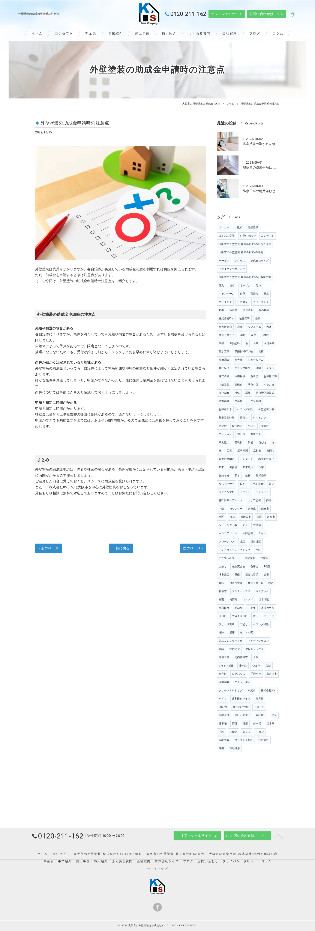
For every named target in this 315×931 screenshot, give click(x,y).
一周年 (252, 607)
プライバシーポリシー (232, 268)
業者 (250, 442)
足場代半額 (267, 607)
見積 (261, 351)
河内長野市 (241, 657)
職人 (221, 285)
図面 (259, 516)
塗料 (258, 549)
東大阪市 (224, 442)
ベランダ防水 (242, 367)
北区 (242, 541)
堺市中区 (253, 384)
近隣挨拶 (240, 376)
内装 (269, 326)
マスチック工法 (241, 591)
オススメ (248, 599)
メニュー (224, 227)
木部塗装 (248, 533)
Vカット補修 (226, 665)
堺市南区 (224, 401)
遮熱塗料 (235, 343)
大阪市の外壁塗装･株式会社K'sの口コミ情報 (245, 244)
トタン (260, 731)
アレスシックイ (254, 649)
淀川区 (223, 615)
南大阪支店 (225, 326)
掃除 (221, 632)
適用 (232, 632)
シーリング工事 (228, 525)
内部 (268, 500)
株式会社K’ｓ (226, 318)
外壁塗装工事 (266, 409)
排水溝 (257, 723)
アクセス (240, 260)
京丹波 (223, 673)
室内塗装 (235, 649)
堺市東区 (224, 574)
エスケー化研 (242, 682)
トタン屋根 (254, 401)
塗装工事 (246, 516)
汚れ (221, 731)
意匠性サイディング (230, 500)
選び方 (263, 442)
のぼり (252, 425)
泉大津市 (271, 673)
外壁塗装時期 (226, 417)
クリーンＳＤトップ (230, 690)
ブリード (269, 615)
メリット (245, 491)
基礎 (237, 574)
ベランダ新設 (245, 409)
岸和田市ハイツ (241, 698)
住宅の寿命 (257, 483)
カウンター (236, 508)
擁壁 (245, 723)
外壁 (242, 293)
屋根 (221, 343)
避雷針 (265, 425)
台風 (255, 343)
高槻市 (239, 384)
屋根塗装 (261, 475)
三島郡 (239, 442)
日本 (242, 483)
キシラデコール (228, 533)
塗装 (257, 318)
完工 (245, 525)
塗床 (274, 715)
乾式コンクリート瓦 (230, 640)
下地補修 (235, 748)
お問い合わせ (248, 235)
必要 (266, 574)
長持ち (244, 417)
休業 (261, 467)
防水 (266, 293)
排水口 (243, 665)
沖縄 (221, 748)
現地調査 (224, 682)
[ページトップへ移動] (278, 836)
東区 (221, 582)
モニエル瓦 (246, 632)
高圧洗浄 (224, 367)
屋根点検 (224, 715)
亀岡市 (270, 450)
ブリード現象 (226, 624)
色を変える (238, 566)
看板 (243, 334)
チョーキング (261, 301)
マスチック (262, 591)
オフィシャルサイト (226, 14)
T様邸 (267, 566)
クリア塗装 (254, 500)
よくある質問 (226, 235)
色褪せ (233, 310)
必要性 (223, 425)
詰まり (270, 723)
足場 (258, 285)
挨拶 (247, 475)
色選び (254, 376)
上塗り (223, 566)
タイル (262, 533)
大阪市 (239, 227)
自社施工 (261, 715)
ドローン (259, 706)
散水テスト (257, 434)
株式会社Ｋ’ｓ (227, 334)
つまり (256, 665)
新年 (237, 475)
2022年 (223, 706)
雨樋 (234, 723)
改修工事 (244, 318)
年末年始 (248, 467)
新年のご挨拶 (241, 706)
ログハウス (238, 673)
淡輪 (258, 367)
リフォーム (254, 326)
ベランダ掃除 (261, 624)
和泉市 (223, 591)
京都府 (257, 450)
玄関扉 (257, 525)
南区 (221, 516)
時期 (221, 310)
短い (271, 483)
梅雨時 (233, 599)
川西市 (271, 516)
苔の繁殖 (264, 310)
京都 (268, 665)
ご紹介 (233, 731)
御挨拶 (233, 467)
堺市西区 (237, 425)
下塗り (244, 624)
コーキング (225, 301)
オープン (245, 285)
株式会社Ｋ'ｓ (266, 458)
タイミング (259, 417)
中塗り (264, 558)
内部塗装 (224, 384)
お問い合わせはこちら (266, 14)
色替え (254, 566)
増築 (247, 392)
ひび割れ (224, 392)
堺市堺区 (264, 599)
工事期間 (242, 450)
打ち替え (242, 301)
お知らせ (224, 475)
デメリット (262, 491)
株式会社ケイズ (259, 260)
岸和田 (260, 698)
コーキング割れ (244, 739)
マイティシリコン (258, 640)
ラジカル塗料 (226, 491)
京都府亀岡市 (226, 458)
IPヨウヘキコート (229, 558)
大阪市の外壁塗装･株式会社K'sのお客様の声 (245, 277)
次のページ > (193, 548)
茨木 (253, 334)
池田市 (241, 434)
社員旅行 (263, 739)
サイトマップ (157, 868)
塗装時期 (248, 310)
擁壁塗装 (250, 558)
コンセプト (267, 235)
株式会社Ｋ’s (255, 582)
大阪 (255, 657)
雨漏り (254, 293)
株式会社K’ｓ (268, 690)
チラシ (270, 367)
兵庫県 (252, 508)
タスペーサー (226, 483)
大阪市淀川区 (240, 615)
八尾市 (252, 690)
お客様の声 (270, 376)
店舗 (239, 326)
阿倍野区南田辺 (265, 392)
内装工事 (224, 657)
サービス (224, 260)
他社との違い (242, 715)
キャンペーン (226, 293)
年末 (221, 467)
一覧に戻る (120, 548)
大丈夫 (247, 731)
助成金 (239, 607)
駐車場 (223, 723)
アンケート (246, 458)
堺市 (232, 285)
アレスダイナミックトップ (234, 549)
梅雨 (221, 599)
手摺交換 (255, 673)
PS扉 (232, 516)
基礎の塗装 (251, 574)
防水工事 (224, 351)
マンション (225, 434)
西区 (270, 582)
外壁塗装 (253, 227)
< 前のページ (48, 548)
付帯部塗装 (236, 582)
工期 (229, 450)
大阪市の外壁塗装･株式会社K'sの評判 (241, 252)
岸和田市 (224, 607)
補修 (237, 392)
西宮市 (265, 508)
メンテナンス (226, 541)
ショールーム (256, 359)
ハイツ (223, 698)
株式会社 (224, 376)
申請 (221, 649)
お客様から (225, 409)
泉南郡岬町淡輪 (244, 351)
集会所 (239, 401)
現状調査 (224, 359)
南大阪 (239, 359)
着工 (255, 615)
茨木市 (266, 334)
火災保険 (269, 343)
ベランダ (269, 384)
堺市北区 (255, 541)
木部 (221, 508)
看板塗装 (224, 739)
